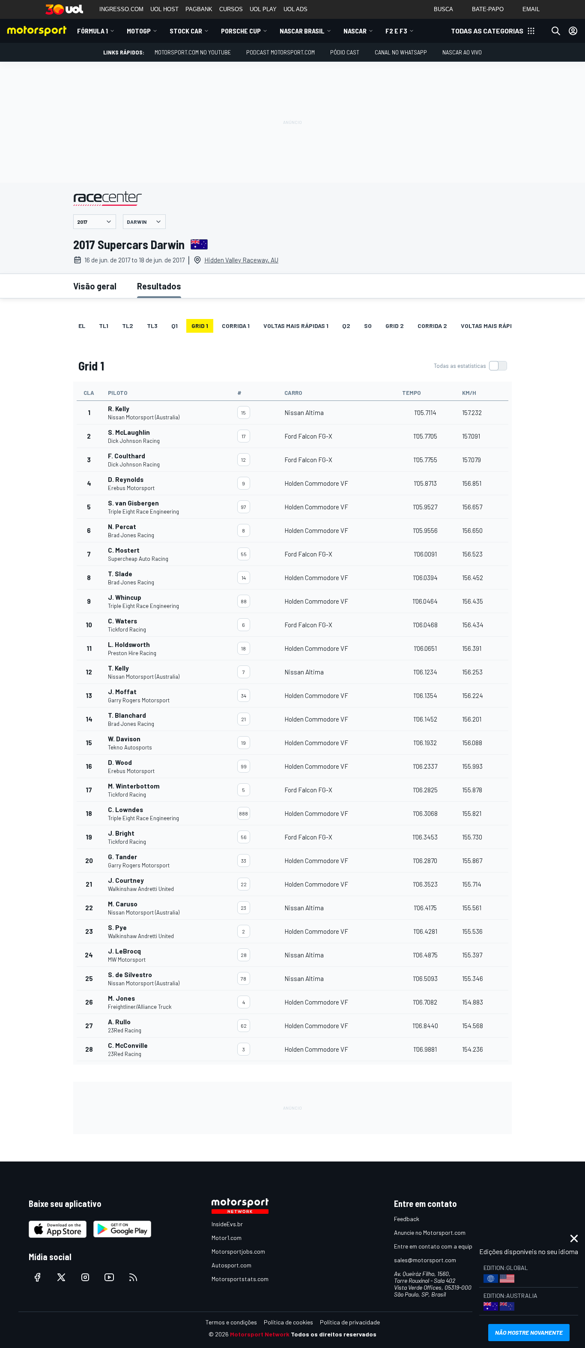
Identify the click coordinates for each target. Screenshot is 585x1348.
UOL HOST (164, 9)
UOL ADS (295, 9)
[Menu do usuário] (573, 30)
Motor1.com (227, 1237)
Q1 (174, 325)
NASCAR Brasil (302, 31)
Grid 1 (199, 325)
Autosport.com (231, 1265)
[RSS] (133, 1277)
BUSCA (443, 9)
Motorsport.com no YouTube (193, 52)
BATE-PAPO (488, 9)
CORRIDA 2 (432, 325)
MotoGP (139, 31)
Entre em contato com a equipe (434, 1246)
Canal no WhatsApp (401, 52)
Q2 (346, 325)
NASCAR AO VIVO (462, 52)
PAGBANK (198, 9)
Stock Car (186, 31)
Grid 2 (394, 325)
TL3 (152, 325)
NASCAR (355, 31)
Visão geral (94, 286)
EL (81, 325)
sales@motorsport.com (425, 1260)
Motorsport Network (260, 1334)
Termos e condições (231, 1322)
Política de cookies (288, 1322)
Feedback (406, 1218)
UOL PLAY (263, 9)
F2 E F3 (396, 31)
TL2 (127, 325)
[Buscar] (555, 30)
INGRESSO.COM (121, 9)
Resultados (159, 286)
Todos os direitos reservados (333, 1334)
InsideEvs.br (227, 1224)
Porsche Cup (241, 31)
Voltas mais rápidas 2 (494, 325)
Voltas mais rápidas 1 (295, 325)
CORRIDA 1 (236, 325)
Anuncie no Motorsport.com (430, 1232)
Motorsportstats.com (240, 1278)
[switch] (470, 365)
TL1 (103, 325)
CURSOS (231, 9)
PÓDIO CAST (344, 52)
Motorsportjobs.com (238, 1251)
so (368, 325)
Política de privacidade (350, 1322)
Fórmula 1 (92, 31)
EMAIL (531, 9)
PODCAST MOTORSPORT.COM (280, 52)
